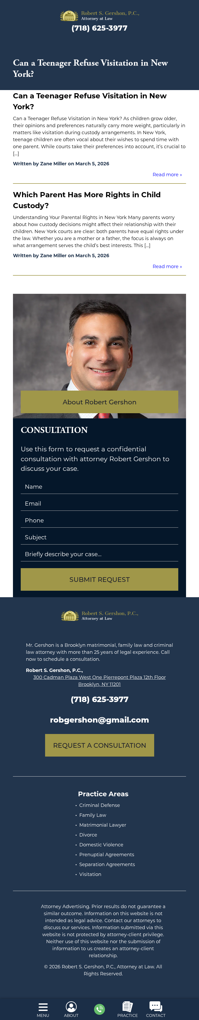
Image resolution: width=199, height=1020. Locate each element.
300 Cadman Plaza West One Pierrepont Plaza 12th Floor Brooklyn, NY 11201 (99, 680)
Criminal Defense (99, 805)
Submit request (99, 579)
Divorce (88, 834)
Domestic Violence (101, 844)
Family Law (92, 815)
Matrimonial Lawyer (102, 824)
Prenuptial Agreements (106, 854)
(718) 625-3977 (99, 27)
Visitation (90, 874)
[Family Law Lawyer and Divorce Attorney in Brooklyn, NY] (99, 15)
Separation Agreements (107, 864)
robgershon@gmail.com (99, 719)
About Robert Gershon (100, 402)
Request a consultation (99, 745)
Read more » (167, 174)
